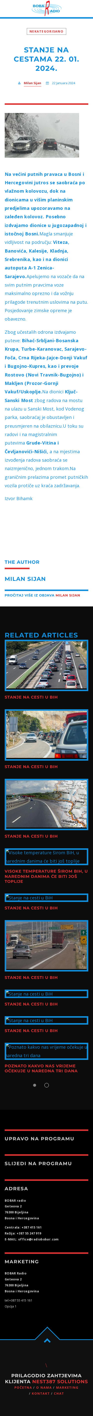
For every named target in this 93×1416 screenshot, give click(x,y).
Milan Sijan (32, 83)
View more (47, 665)
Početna (23, 1387)
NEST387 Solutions (60, 1381)
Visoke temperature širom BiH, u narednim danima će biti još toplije (46, 876)
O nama (44, 1387)
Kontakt (41, 1393)
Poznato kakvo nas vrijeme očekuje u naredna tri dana (41, 1069)
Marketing (67, 1387)
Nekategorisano (46, 31)
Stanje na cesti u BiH (31, 697)
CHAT (59, 1393)
